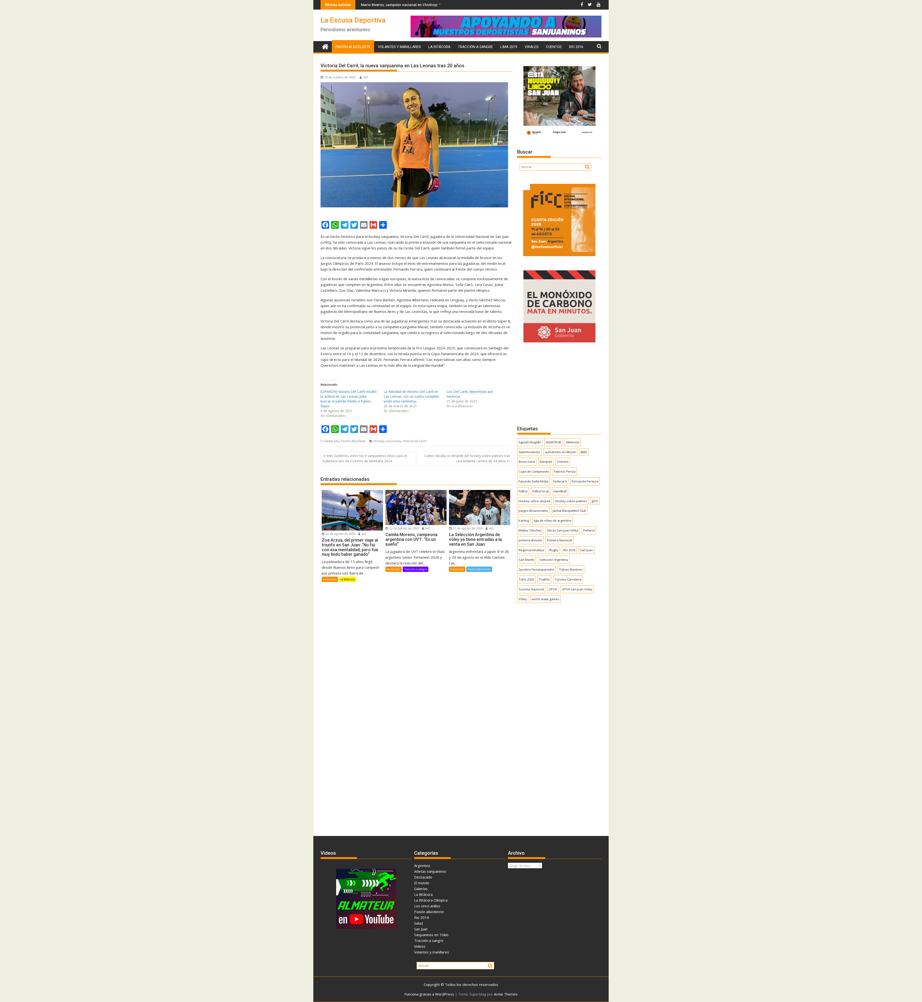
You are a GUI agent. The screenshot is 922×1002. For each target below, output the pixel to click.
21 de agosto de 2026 (467, 528)
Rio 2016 (576, 47)
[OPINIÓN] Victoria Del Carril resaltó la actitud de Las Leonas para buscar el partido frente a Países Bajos (349, 398)
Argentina (422, 865)
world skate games (545, 599)
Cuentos (554, 47)
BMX (584, 452)
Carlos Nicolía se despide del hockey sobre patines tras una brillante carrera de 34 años (467, 458)
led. (491, 528)
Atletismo (572, 442)
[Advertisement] (559, 383)
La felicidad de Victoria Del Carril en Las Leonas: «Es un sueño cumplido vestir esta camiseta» (411, 396)
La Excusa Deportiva (353, 20)
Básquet (546, 461)
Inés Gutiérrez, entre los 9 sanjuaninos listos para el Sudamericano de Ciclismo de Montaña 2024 (364, 458)
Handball (560, 491)
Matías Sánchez (530, 530)
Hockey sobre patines (571, 501)
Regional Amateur (532, 550)
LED (365, 77)
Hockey (379, 441)
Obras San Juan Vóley (562, 530)
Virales (532, 47)
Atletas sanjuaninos (430, 871)
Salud (418, 923)
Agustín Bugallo (530, 442)
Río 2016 (569, 550)
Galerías (421, 888)
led (363, 534)
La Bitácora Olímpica (431, 900)
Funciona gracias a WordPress (429, 994)
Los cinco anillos (427, 905)
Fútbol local (540, 491)
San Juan (586, 550)
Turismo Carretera (568, 579)
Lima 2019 (508, 47)
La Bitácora (439, 47)
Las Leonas (393, 441)
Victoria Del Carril (414, 441)
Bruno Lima (527, 461)
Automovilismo (529, 452)
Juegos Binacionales (533, 510)
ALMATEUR (553, 442)
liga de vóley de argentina (552, 520)
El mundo (421, 882)
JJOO (595, 501)
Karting (524, 520)
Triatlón (544, 579)
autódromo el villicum (560, 452)
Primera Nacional (559, 540)
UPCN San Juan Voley (577, 589)
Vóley (523, 599)
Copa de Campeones (534, 471)
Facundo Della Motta (533, 481)
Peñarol (589, 530)
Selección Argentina (553, 559)
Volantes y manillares (399, 47)
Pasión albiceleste (352, 47)
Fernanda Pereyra (585, 481)
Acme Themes (506, 994)
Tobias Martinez (571, 569)
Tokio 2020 (526, 579)
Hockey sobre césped (534, 501)
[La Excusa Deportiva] (325, 46)
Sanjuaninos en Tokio (431, 934)
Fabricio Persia (565, 471)
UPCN (553, 589)
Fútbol (523, 491)
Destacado (331, 441)
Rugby (553, 550)
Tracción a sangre (475, 47)
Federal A (560, 481)
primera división (530, 540)
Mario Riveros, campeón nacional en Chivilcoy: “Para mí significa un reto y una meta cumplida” (369, 4)
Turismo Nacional (531, 589)
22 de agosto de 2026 (340, 534)
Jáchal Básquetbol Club (569, 510)
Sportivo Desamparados (536, 569)
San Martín (526, 559)
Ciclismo (563, 461)
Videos (419, 946)
